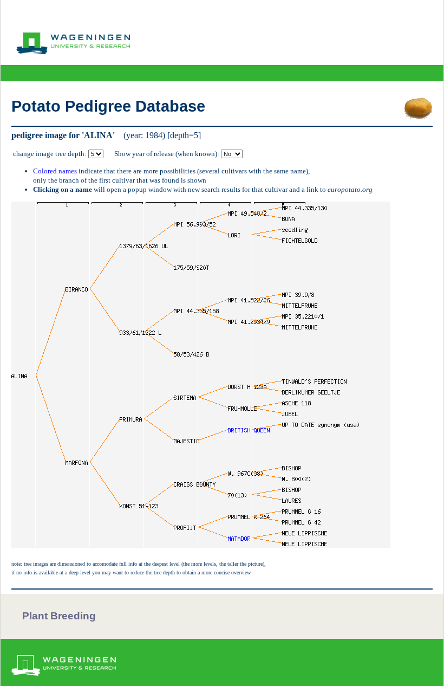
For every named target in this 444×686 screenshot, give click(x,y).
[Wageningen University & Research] (73, 51)
